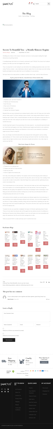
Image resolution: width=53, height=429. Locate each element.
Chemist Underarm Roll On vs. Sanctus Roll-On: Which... (14, 261)
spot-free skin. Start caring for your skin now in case (18, 119)
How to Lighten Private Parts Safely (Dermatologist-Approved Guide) (38, 241)
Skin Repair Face (27, 180)
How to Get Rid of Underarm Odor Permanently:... (7, 261)
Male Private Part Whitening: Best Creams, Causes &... (45, 235)
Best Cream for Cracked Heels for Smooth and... (30, 238)
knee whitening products (9, 285)
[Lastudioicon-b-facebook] (2, 389)
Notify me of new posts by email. (11, 335)
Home (19, 16)
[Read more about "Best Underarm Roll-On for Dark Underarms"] (14, 232)
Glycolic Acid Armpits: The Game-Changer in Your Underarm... (22, 262)
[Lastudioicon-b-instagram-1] (8, 389)
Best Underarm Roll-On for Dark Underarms (14, 238)
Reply (48, 299)
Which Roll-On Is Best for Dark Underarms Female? (7, 238)
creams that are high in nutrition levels (12, 139)
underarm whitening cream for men (24, 285)
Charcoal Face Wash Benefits (10, 283)
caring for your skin (21, 67)
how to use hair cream (23, 283)
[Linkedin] (5, 391)
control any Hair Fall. (8, 141)
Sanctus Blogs (25, 16)
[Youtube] (2, 391)
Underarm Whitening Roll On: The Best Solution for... (30, 261)
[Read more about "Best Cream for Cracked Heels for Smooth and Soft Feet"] (30, 232)
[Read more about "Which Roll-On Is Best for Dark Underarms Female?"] (7, 232)
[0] (29, 3)
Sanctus (13, 52)
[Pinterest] (8, 391)
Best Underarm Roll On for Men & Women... (38, 260)
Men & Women (44, 74)
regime (30, 69)
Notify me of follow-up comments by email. (13, 330)
